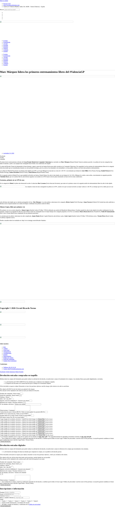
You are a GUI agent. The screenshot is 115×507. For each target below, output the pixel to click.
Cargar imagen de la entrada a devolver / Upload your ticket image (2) (18, 421)
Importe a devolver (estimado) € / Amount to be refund (14, 400)
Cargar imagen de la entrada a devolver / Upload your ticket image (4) (18, 424)
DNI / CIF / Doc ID (5, 399)
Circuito (5, 43)
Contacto (5, 50)
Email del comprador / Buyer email (9, 395)
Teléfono (2, 496)
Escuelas (5, 45)
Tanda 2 (10, 501)
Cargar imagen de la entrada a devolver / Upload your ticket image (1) (18, 419)
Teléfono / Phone (4, 397)
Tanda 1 (4, 501)
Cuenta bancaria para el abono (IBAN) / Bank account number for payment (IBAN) (22, 412)
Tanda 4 (23, 501)
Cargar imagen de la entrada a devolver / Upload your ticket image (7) (18, 429)
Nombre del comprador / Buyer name (10, 393)
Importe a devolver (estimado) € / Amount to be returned (15, 469)
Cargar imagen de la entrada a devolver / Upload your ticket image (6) (18, 428)
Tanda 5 (29, 501)
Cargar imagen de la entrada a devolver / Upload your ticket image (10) (19, 435)
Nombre (2, 492)
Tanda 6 (36, 501)
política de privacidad (34, 504)
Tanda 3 (17, 501)
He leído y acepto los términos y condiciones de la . (21, 504)
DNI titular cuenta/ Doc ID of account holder (12, 417)
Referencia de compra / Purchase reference (11, 402)
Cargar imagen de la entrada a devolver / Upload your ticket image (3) (18, 422)
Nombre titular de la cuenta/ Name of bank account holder (15, 415)
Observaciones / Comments (7, 410)
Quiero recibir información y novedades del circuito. (16, 502)
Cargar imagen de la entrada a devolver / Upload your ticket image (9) (18, 433)
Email (1, 494)
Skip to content (4, 0)
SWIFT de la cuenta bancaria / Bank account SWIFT (14, 413)
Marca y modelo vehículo (7, 497)
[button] (57, 156)
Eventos (5, 40)
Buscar (2, 9)
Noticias (5, 48)
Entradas (5, 47)
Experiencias (6, 42)
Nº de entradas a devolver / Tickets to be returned (13, 472)
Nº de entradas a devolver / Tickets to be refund (13, 404)
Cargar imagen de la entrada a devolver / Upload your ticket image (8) (18, 431)
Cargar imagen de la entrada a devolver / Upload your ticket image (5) (18, 426)
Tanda (1, 499)
